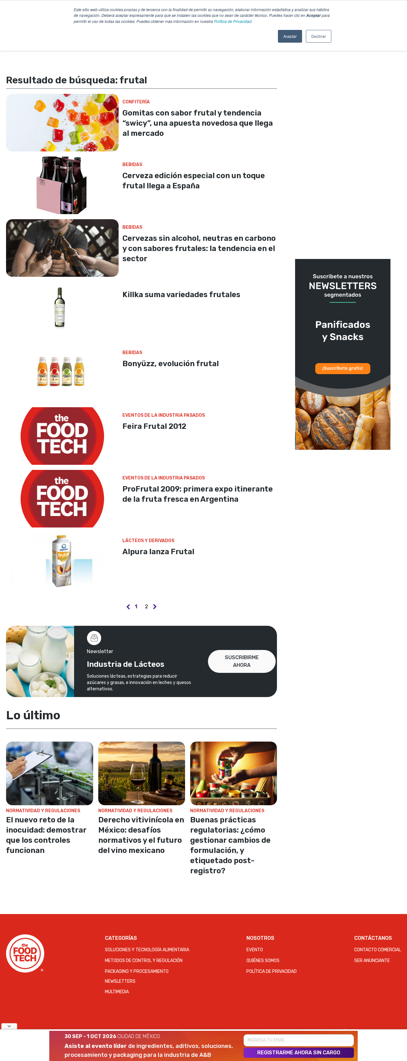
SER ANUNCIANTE (372, 960)
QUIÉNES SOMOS (262, 960)
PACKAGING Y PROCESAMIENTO (137, 971)
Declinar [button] (318, 36)
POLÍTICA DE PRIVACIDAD (271, 971)
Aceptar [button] (290, 36)
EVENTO (254, 950)
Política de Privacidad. (233, 21)
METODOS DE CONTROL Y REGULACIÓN (144, 960)
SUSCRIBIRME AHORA (242, 661)
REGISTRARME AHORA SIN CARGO (298, 1053)
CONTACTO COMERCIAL (377, 950)
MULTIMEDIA (117, 992)
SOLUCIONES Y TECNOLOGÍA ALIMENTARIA (147, 950)
